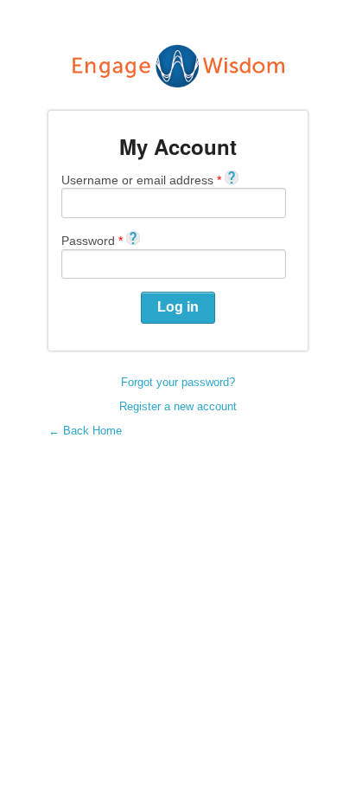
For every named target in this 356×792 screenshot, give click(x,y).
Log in (178, 306)
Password (92, 240)
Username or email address (141, 179)
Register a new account (178, 406)
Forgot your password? (178, 382)
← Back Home (85, 430)
